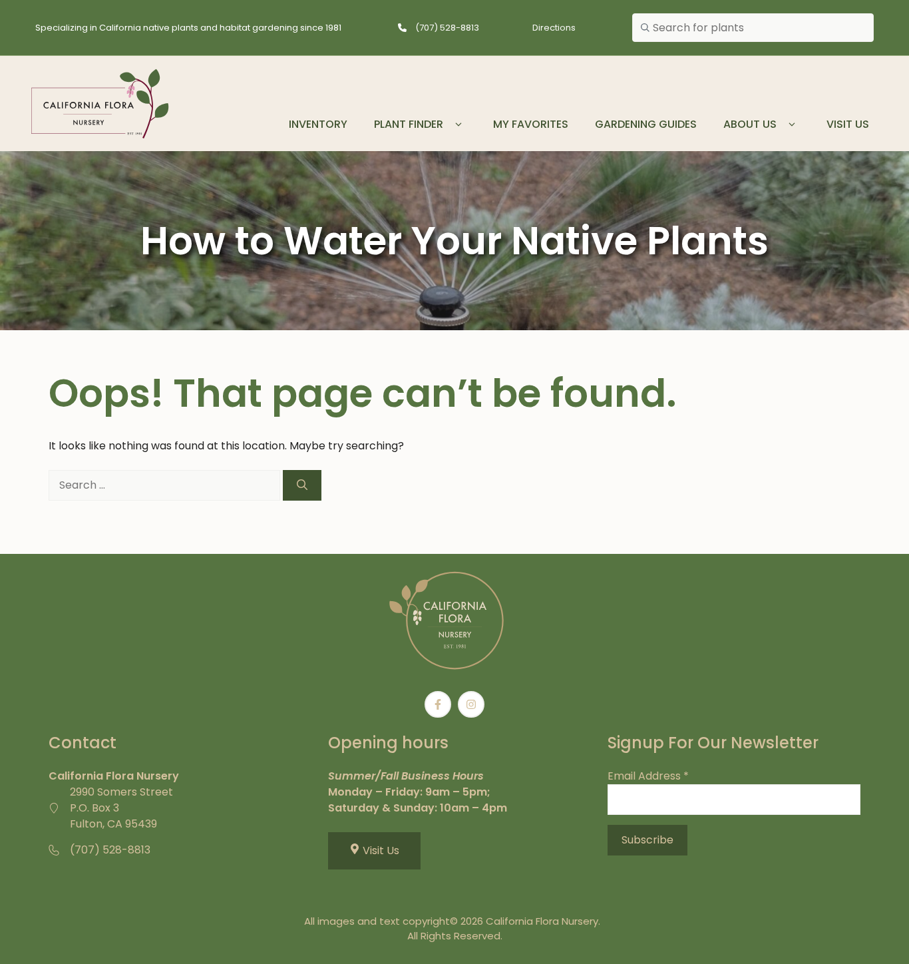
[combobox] (753, 28)
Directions (554, 27)
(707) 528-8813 (447, 27)
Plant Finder (408, 124)
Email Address (648, 776)
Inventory (318, 124)
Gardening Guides (646, 124)
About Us (750, 124)
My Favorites (530, 124)
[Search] (302, 485)
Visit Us (847, 124)
